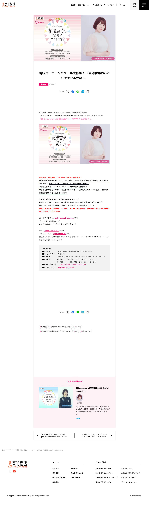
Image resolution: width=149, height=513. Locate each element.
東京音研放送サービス (103, 482)
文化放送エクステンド (129, 477)
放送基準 (55, 482)
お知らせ (43, 84)
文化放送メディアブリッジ (130, 473)
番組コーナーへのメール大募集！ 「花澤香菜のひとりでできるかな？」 (43, 450)
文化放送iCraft (126, 468)
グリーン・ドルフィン (129, 482)
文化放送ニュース (99, 5)
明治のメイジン (87, 331)
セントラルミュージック (104, 473)
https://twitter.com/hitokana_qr (73, 264)
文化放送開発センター (103, 468)
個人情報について (77, 473)
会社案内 (55, 468)
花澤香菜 (44, 327)
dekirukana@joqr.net (64, 218)
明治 (76, 331)
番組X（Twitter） (51, 230)
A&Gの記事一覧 (17, 450)
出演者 (73, 5)
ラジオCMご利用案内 (59, 477)
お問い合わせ (75, 477)
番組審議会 (75, 468)
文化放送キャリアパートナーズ (107, 477)
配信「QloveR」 (84, 5)
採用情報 (55, 473)
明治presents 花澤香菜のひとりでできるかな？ (56, 331)
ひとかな (78, 327)
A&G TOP (8, 450)
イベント (111, 5)
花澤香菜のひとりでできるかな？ (61, 327)
